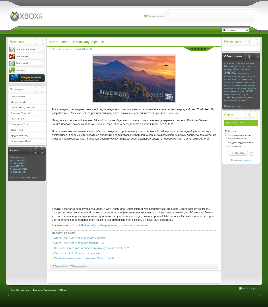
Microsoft (229, 66)
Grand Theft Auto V (83, 225)
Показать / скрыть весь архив (24, 177)
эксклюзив (235, 100)
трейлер (101, 225)
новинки (173, 113)
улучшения (241, 98)
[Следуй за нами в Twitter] (27, 81)
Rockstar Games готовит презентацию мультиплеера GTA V (91, 248)
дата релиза (248, 76)
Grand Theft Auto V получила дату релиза (80, 237)
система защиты (138, 225)
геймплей (236, 76)
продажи (251, 88)
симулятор (235, 94)
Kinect (252, 63)
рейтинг (240, 91)
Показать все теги (232, 106)
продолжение (230, 91)
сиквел (227, 94)
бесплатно (241, 73)
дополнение (230, 79)
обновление (250, 82)
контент (227, 82)
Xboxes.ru (26, 17)
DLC (234, 63)
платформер (249, 85)
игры (250, 79)
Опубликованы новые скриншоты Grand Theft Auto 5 (86, 258)
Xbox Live (246, 66)
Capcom (227, 63)
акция (247, 69)
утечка (250, 98)
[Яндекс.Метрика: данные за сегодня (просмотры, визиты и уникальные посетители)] (248, 288)
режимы (113, 225)
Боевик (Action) (65, 49)
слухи (245, 94)
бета (249, 73)
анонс (230, 72)
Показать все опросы (241, 160)
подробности (230, 88)
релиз (123, 225)
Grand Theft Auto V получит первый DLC (79, 243)
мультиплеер (238, 82)
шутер (227, 100)
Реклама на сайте (156, 16)
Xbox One (238, 69)
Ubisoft (238, 66)
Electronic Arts (243, 63)
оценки (227, 85)
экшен (243, 100)
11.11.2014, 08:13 (84, 49)
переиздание (237, 85)
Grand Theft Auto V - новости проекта (77, 253)
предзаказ (241, 88)
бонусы (227, 76)
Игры (55, 49)
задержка (242, 79)
